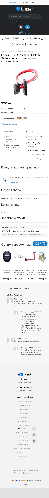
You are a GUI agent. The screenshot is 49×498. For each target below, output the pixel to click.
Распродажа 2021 (24, 421)
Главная (3, 51)
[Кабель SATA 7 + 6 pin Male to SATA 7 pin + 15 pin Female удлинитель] (24, 82)
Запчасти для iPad (22, 436)
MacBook (18, 38)
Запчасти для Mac (22, 440)
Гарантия (35, 2)
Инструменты (22, 452)
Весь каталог (24, 425)
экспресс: (31, 159)
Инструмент (20, 44)
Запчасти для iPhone (22, 432)
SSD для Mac (24, 409)
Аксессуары (33, 44)
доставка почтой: (33, 154)
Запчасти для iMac (21, 444)
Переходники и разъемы (25, 51)
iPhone (7, 38)
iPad (45, 38)
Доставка (25, 2)
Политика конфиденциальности (24, 473)
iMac (28, 38)
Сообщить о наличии (10, 124)
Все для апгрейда (24, 401)
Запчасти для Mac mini (22, 448)
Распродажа (13, 2)
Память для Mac (24, 405)
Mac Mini (37, 38)
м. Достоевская (11, 147)
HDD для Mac (24, 413)
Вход (28, 33)
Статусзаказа (38, 243)
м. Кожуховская (11, 139)
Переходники (24, 417)
